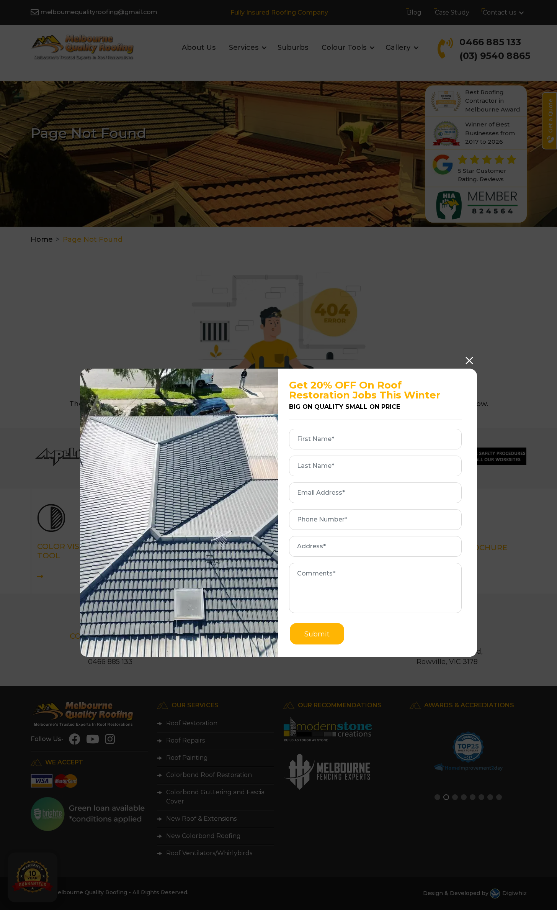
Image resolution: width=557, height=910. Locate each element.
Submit (317, 634)
